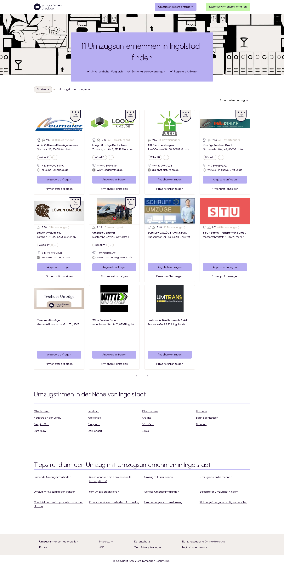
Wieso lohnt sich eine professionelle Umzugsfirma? (110, 479)
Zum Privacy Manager (147, 547)
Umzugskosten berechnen (216, 477)
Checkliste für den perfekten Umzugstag (114, 502)
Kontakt (43, 547)
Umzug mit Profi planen (158, 477)
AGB (102, 547)
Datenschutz (142, 541)
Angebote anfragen (59, 179)
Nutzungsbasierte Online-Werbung (203, 541)
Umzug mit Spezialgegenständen (55, 491)
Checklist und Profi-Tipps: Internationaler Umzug (58, 504)
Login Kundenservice (194, 547)
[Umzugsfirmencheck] (48, 6)
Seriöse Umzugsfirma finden (161, 491)
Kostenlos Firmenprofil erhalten (228, 6)
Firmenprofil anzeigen (59, 188)
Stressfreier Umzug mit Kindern (219, 491)
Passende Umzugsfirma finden (52, 477)
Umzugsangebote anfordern (175, 7)
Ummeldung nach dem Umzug (163, 502)
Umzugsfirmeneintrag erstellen (58, 541)
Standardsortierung (232, 100)
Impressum (106, 541)
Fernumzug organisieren (104, 491)
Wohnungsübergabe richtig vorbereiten (223, 502)
